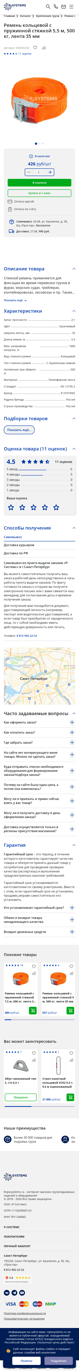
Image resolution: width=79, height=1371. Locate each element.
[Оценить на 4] (45, 507)
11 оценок (24, 53)
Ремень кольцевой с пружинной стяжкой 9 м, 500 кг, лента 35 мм (58, 997)
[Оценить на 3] (33, 507)
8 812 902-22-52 (27, 635)
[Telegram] (14, 1293)
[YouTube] (22, 1293)
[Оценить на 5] (56, 507)
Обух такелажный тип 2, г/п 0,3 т (20, 1080)
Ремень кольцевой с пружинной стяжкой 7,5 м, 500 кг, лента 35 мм (20, 997)
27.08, (33, 231)
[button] (36, 144)
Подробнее (58, 1361)
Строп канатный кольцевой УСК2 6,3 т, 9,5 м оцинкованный (57, 1082)
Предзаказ (21, 1097)
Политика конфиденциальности (25, 1313)
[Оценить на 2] (22, 507)
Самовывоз (13, 537)
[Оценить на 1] (11, 507)
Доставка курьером (19, 545)
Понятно (26, 1361)
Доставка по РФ (16, 553)
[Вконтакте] (7, 1293)
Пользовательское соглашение (24, 1318)
